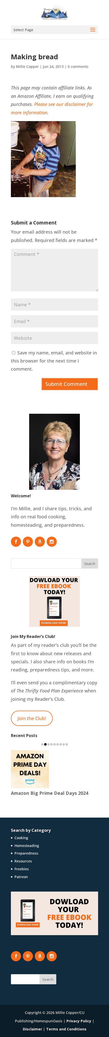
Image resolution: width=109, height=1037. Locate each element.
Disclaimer (32, 1029)
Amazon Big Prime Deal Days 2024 (49, 793)
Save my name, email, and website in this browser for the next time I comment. (54, 361)
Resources (23, 861)
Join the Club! (31, 718)
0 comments (78, 66)
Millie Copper (27, 66)
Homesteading (26, 845)
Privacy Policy (78, 1021)
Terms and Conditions (66, 1029)
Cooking (21, 837)
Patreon (21, 876)
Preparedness (26, 853)
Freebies (21, 868)
